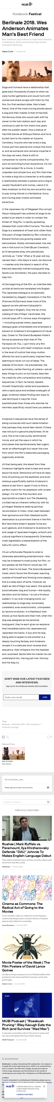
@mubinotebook (11, 1059)
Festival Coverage (10, 727)
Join (45, 697)
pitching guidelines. (10, 1082)
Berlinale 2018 (18, 724)
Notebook (6, 867)
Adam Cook (7, 51)
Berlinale (6, 724)
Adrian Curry (7, 984)
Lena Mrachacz (8, 925)
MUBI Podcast (8, 1040)
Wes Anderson (33, 724)
